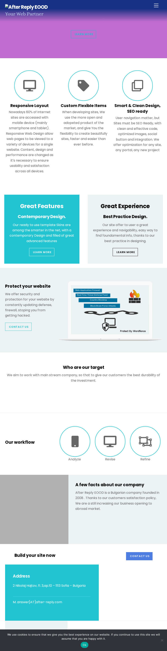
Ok (84, 645)
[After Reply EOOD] (26, 7)
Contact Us (19, 327)
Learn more (84, 34)
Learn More (42, 252)
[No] (162, 640)
